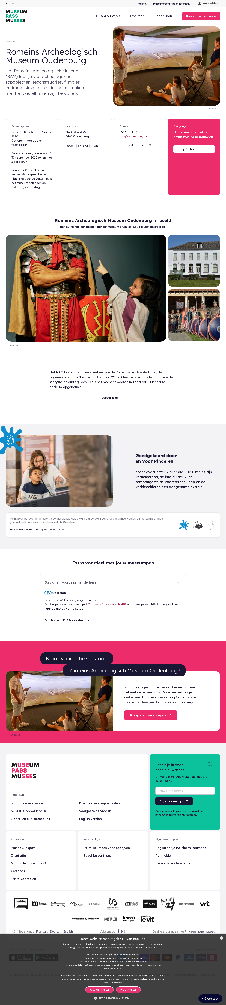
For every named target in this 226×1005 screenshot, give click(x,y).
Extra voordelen (23, 879)
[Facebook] (118, 931)
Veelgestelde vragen (95, 811)
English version (90, 819)
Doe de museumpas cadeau (100, 803)
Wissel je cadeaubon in (28, 811)
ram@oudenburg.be (133, 136)
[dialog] (113, 969)
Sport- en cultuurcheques (30, 819)
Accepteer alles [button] (99, 989)
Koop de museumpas (27, 803)
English (68, 931)
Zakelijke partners (97, 856)
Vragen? (142, 3)
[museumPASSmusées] (17, 16)
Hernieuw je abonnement (174, 863)
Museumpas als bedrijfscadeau (171, 3)
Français (42, 931)
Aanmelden (210, 3)
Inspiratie (137, 16)
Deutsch (55, 931)
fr (14, 3)
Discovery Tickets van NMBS (107, 604)
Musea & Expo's (108, 16)
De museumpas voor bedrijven (106, 848)
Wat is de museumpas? (29, 863)
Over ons (18, 871)
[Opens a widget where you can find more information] (210, 998)
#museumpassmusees (200, 931)
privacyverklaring (165, 814)
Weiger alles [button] (128, 989)
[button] (113, 998)
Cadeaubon (163, 16)
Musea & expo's (23, 848)
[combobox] (221, 938)
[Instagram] (123, 931)
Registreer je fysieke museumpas (180, 848)
